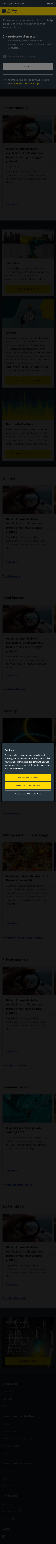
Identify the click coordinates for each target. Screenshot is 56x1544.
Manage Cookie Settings (28, 793)
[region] (28, 772)
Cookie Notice (16, 768)
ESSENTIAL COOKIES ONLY (28, 785)
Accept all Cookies (28, 777)
